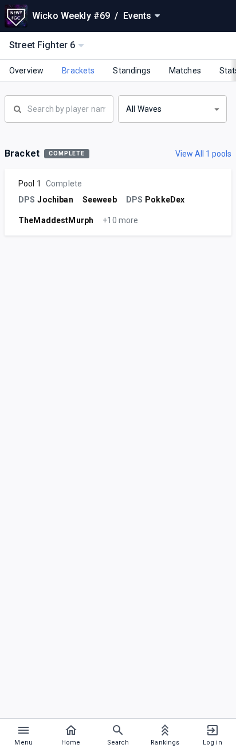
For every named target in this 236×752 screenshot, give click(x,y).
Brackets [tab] (78, 70)
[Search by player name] (59, 107)
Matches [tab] (185, 70)
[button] (172, 109)
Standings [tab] (131, 70)
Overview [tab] (26, 70)
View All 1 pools (203, 153)
